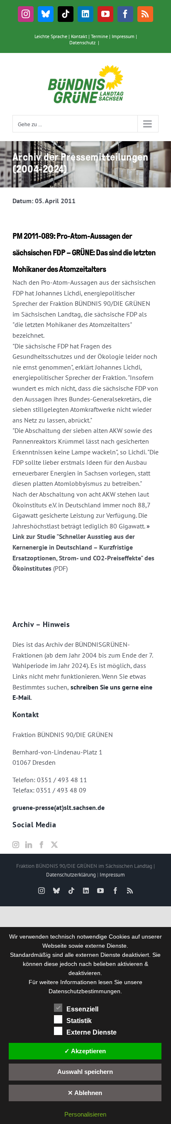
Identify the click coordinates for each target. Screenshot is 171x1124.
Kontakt (79, 36)
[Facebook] (41, 844)
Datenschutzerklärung (71, 874)
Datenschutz (82, 42)
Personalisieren (85, 1114)
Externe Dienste (91, 1032)
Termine (99, 36)
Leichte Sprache (50, 36)
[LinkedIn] (28, 844)
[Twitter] (54, 844)
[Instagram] (15, 844)
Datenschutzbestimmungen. (85, 991)
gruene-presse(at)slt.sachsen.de (58, 807)
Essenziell (82, 1009)
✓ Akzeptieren (85, 1050)
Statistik (79, 1020)
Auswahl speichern (85, 1071)
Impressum (123, 36)
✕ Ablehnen (85, 1092)
